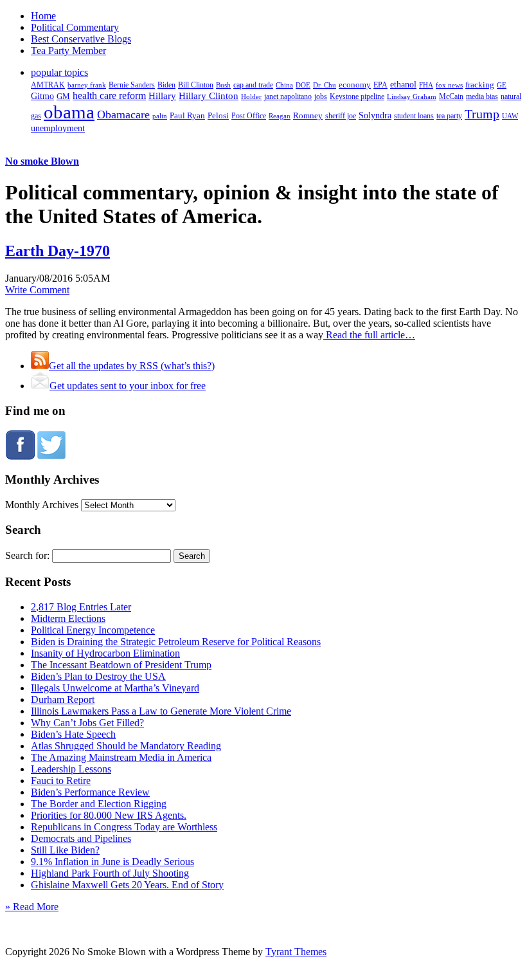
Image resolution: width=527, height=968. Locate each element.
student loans (414, 115)
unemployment (58, 128)
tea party (449, 115)
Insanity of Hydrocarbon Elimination (105, 653)
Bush (223, 85)
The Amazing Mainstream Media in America (121, 757)
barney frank (86, 85)
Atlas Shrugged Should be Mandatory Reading (126, 745)
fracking (479, 84)
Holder (251, 96)
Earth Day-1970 (57, 250)
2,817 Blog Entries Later (81, 606)
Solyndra (375, 115)
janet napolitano (288, 96)
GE (501, 85)
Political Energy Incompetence (93, 630)
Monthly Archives (41, 504)
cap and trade (253, 84)
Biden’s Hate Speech (73, 734)
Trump (482, 114)
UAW (510, 116)
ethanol (403, 84)
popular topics (59, 72)
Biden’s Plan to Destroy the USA (98, 676)
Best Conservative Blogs (81, 38)
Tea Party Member (68, 50)
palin (159, 116)
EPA (380, 85)
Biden (166, 84)
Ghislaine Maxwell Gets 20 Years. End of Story (127, 884)
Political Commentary (75, 27)
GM (63, 96)
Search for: (27, 555)
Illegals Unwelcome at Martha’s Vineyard (115, 687)
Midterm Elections (68, 618)
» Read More (31, 906)
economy (355, 84)
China (284, 85)
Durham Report (62, 699)
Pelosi (218, 115)
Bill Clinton (195, 84)
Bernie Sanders (132, 84)
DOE (303, 85)
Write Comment (37, 289)
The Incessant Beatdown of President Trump (121, 664)
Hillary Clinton (208, 96)
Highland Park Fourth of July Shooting (110, 873)
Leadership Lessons (71, 768)
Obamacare (123, 114)
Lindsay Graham (411, 96)
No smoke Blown (42, 161)
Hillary (162, 95)
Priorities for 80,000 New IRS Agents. (108, 815)
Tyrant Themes (295, 951)
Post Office (248, 116)
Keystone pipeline (357, 96)
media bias (482, 97)
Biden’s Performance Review (90, 792)
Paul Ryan (187, 115)
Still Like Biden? (65, 850)
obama (69, 112)
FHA (426, 85)
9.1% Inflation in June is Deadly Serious (112, 861)
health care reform (109, 95)
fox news (449, 85)
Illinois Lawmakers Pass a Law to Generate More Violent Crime (161, 711)
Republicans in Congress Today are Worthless (124, 826)
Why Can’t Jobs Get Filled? (87, 722)
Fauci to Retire (61, 780)
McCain (451, 96)
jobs (320, 97)
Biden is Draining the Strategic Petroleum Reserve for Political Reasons (176, 641)
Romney (308, 115)
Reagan (279, 116)
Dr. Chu (324, 85)
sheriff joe (340, 115)
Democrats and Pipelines (81, 838)
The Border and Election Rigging (98, 803)
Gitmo (42, 96)
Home (43, 15)
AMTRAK (48, 84)
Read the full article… (369, 334)
